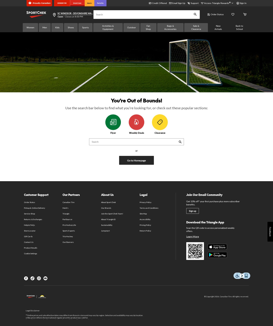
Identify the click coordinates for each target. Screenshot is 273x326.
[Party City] (100, 3)
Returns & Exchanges (33, 219)
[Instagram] (39, 278)
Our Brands (106, 208)
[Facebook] (26, 278)
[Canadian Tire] (62, 3)
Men (44, 27)
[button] (195, 14)
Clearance (160, 133)
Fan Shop (148, 27)
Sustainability (106, 225)
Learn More (192, 236)
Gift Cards (28, 236)
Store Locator (30, 231)
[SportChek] (77, 3)
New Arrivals (218, 27)
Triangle (66, 213)
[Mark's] (89, 3)
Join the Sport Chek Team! (112, 213)
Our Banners (68, 242)
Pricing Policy (145, 225)
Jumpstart (105, 231)
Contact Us (28, 242)
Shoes (71, 27)
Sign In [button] (243, 3)
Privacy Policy (145, 202)
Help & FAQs (29, 225)
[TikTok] (32, 278)
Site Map (143, 213)
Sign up (192, 211)
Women (30, 27)
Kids (57, 27)
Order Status (217, 14)
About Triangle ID (108, 219)
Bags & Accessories (170, 27)
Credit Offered (159, 3)
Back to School (239, 27)
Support (195, 3)
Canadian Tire (68, 202)
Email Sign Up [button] (178, 3)
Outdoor (131, 27)
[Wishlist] (232, 14)
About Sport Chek (108, 202)
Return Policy (145, 231)
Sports (85, 27)
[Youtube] (45, 278)
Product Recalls (30, 248)
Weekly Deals (136, 133)
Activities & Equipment (108, 27)
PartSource (67, 219)
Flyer (113, 133)
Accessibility (145, 219)
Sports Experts (69, 231)
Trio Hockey (68, 236)
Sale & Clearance (196, 27)
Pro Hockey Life (69, 225)
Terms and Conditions (149, 208)
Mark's (65, 208)
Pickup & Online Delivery (34, 208)
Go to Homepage (136, 160)
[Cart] (244, 14)
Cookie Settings (30, 253)
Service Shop (29, 213)
